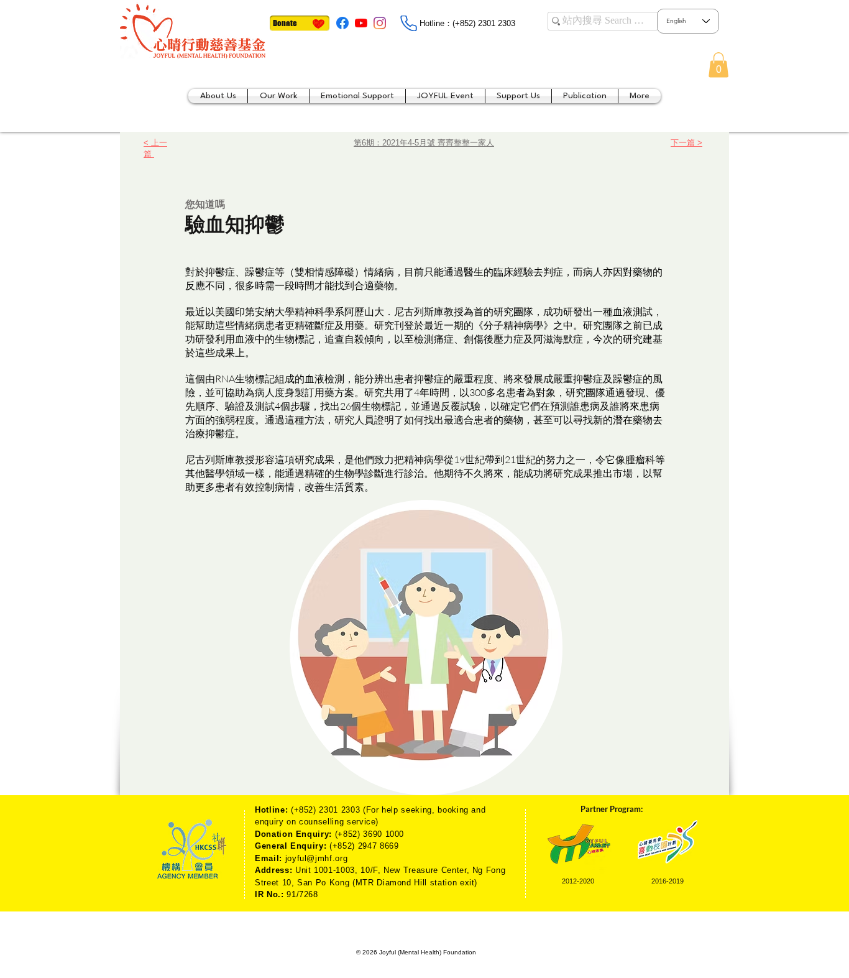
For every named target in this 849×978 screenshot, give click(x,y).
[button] (718, 65)
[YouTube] (361, 23)
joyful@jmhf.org (316, 858)
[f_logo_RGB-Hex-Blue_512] (342, 23)
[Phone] (408, 23)
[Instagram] (380, 23)
